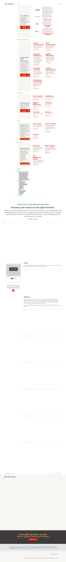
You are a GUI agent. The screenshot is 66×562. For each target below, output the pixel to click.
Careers (21, 193)
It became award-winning (47, 33)
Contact (19, 168)
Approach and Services (23, 39)
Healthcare (22, 183)
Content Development (24, 179)
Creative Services (23, 178)
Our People (22, 192)
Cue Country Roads (48, 25)
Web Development (23, 174)
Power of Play (22, 190)
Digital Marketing (23, 176)
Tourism (21, 188)
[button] (61, 4)
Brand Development (24, 173)
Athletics (21, 185)
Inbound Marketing (24, 175)
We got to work (47, 12)
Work (18, 3)
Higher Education (23, 184)
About (18, 120)
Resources (20, 142)
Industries (19, 93)
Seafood (21, 186)
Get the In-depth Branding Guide (13, 287)
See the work (47, 20)
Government (22, 181)
